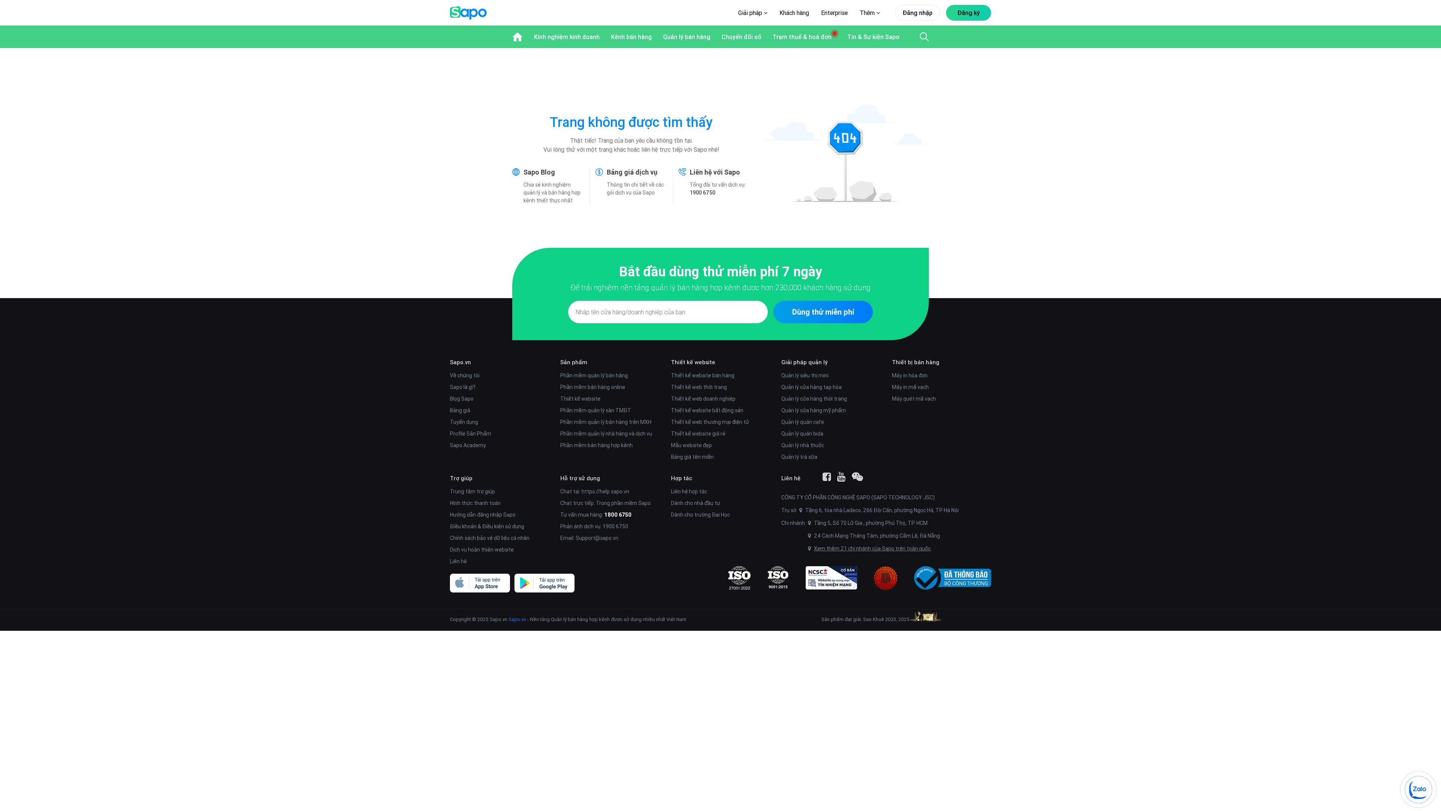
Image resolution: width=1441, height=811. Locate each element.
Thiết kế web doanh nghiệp (703, 398)
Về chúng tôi (465, 375)
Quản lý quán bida (802, 433)
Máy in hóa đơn (910, 375)
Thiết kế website (580, 398)
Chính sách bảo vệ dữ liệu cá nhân (489, 538)
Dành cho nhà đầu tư (695, 503)
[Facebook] (827, 477)
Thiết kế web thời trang (699, 387)
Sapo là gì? (462, 387)
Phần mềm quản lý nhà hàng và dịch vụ (606, 433)
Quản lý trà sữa (799, 457)
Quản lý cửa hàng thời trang (814, 398)
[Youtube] (841, 477)
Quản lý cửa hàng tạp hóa (811, 387)
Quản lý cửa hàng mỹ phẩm (813, 410)
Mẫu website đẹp (691, 445)
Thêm (868, 13)
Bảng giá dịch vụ (632, 172)
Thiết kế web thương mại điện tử (710, 422)
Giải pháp (751, 13)
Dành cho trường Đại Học (700, 514)
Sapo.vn (517, 619)
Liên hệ (458, 561)
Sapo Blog (539, 172)
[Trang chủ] (517, 37)
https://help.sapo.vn (605, 491)
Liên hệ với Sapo (715, 172)
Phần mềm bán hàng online (592, 387)
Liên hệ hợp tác (689, 491)
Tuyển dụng (464, 422)
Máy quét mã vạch (914, 398)
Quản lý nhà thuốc (802, 445)
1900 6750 (702, 192)
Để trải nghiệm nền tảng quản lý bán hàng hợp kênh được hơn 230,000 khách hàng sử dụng (720, 287)
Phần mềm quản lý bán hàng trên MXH (605, 422)
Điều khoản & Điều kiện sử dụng (487, 526)
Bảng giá (460, 410)
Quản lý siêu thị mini (805, 375)
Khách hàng (794, 13)
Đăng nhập (918, 13)
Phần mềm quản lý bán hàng (594, 375)
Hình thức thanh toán (475, 503)
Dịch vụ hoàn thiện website (482, 549)
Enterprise (834, 13)
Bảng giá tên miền (692, 457)
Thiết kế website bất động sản (707, 410)
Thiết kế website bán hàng (702, 375)
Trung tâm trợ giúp (472, 491)
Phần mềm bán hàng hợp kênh (596, 445)
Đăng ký (968, 13)
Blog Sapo (462, 398)
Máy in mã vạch (910, 387)
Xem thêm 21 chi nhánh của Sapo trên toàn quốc (872, 548)
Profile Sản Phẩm (470, 433)
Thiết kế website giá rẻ (698, 433)
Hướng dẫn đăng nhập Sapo (483, 514)
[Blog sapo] (857, 477)
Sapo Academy (468, 445)
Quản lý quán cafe (802, 422)
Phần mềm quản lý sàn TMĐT (595, 410)
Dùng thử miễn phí (823, 312)
